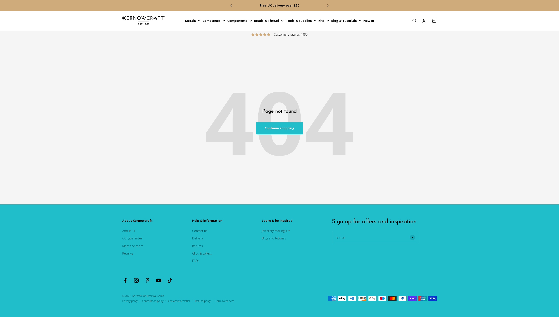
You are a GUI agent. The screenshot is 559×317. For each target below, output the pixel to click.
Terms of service (224, 301)
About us (128, 231)
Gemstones (211, 21)
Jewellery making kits (276, 231)
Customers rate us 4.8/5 (291, 34)
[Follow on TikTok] (170, 280)
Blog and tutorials (274, 238)
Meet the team (132, 246)
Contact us (199, 231)
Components (237, 21)
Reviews (127, 253)
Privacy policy (130, 301)
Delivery (197, 238)
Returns (197, 246)
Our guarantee (132, 238)
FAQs (195, 261)
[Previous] (231, 5)
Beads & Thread (266, 21)
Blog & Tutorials (344, 21)
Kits (321, 21)
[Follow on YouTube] (159, 280)
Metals (190, 21)
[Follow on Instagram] (136, 280)
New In (368, 21)
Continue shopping (279, 128)
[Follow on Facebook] (125, 280)
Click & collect (202, 253)
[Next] (328, 5)
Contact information (179, 301)
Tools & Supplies (299, 21)
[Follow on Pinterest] (147, 280)
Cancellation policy (153, 301)
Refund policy (203, 301)
